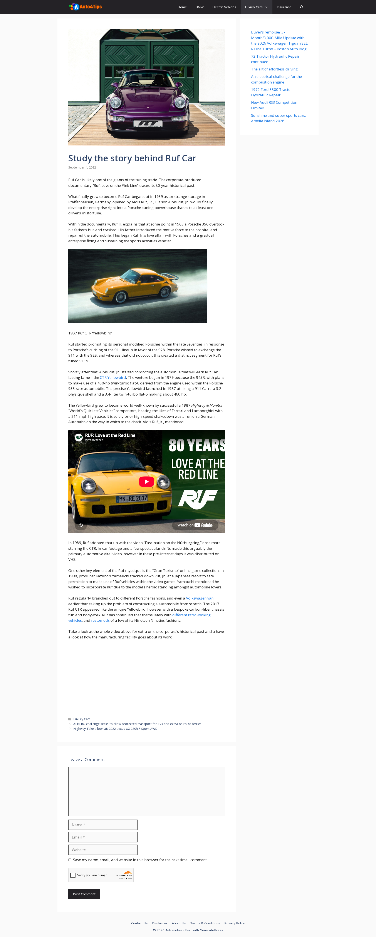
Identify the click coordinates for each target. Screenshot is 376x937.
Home (182, 7)
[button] (302, 7)
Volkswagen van (199, 598)
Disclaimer (160, 923)
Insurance (284, 7)
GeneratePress (211, 930)
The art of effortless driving (274, 69)
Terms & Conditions (205, 923)
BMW (200, 7)
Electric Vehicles (224, 7)
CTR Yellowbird (113, 377)
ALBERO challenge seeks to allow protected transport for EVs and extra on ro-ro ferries (137, 724)
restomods (100, 620)
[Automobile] (85, 7)
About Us (179, 923)
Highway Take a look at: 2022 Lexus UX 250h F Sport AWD (115, 729)
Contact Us (139, 923)
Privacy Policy (234, 923)
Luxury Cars (254, 7)
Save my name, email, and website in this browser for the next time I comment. (140, 859)
